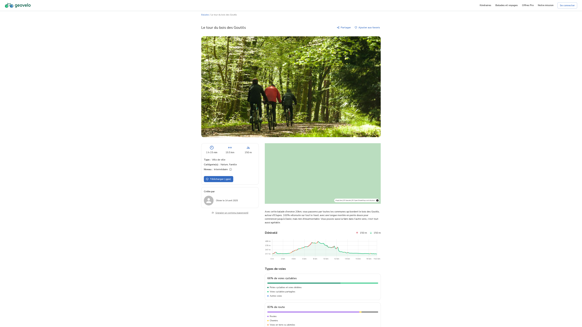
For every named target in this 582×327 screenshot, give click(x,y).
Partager (346, 27)
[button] (328, 156)
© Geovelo (347, 200)
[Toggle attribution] (377, 200)
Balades (205, 14)
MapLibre (338, 200)
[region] (323, 173)
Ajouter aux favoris (369, 27)
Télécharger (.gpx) (220, 179)
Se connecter (567, 5)
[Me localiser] (376, 188)
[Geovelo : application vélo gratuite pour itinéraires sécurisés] (18, 5)
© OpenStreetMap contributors (363, 200)
